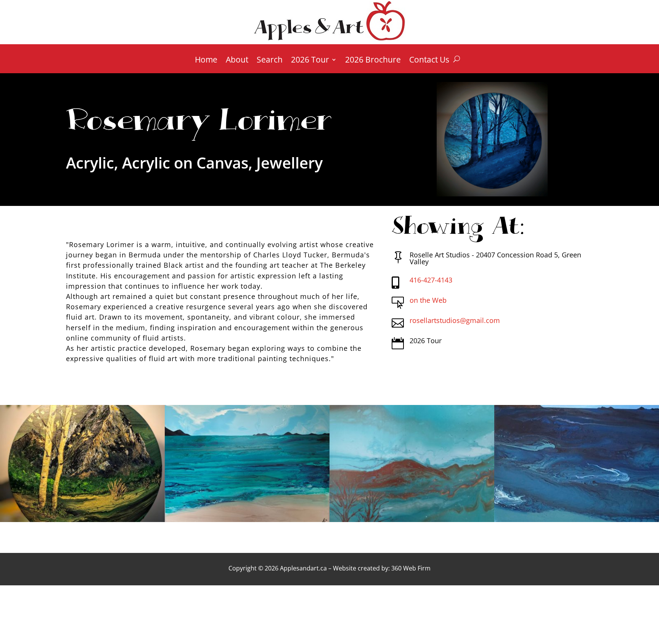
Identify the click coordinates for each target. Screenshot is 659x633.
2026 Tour (310, 61)
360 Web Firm (411, 568)
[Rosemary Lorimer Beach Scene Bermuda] (576, 520)
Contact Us (429, 61)
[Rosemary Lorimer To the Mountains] (412, 520)
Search (270, 61)
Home (206, 61)
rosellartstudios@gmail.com (455, 320)
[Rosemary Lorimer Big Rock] (82, 520)
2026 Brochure (373, 61)
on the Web (428, 300)
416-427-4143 (431, 279)
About (237, 61)
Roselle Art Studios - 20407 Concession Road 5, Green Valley (495, 258)
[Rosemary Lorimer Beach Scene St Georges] (247, 520)
